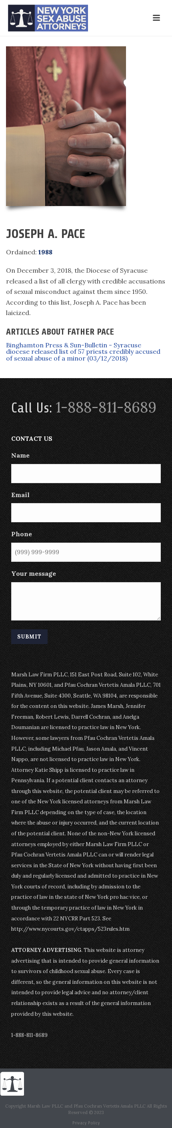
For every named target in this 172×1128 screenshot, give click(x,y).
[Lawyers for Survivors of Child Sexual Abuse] (12, 1083)
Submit (29, 636)
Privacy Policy (86, 1123)
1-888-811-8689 (106, 407)
